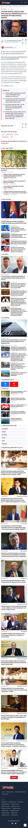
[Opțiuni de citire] (25, 825)
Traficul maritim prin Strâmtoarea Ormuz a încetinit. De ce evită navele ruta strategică (15, 192)
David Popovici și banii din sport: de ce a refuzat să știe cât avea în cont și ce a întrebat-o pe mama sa (18, 249)
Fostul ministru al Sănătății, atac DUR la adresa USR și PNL (18, 412)
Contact (3, 791)
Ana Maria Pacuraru (22, 768)
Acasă (3, 6)
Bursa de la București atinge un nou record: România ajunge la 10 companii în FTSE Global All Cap (13, 341)
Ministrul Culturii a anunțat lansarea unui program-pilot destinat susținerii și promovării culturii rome (14, 176)
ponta (16, 134)
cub (12, 137)
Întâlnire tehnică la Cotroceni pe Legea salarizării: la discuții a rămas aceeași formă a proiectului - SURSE (14, 690)
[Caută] (21, 2)
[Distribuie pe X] (25, 43)
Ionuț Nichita (24, 523)
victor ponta (5, 137)
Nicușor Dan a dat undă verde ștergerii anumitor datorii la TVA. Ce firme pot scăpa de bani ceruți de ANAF (15, 100)
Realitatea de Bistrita (6, 804)
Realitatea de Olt (14, 812)
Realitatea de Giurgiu (6, 806)
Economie (3, 172)
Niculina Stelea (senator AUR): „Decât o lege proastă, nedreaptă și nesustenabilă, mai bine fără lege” (14, 717)
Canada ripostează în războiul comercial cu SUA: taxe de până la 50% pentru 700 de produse (19, 242)
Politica (10, 6)
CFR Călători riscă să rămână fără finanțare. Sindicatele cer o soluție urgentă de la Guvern (19, 349)
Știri (6, 6)
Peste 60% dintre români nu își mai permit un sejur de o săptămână (18, 374)
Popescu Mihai (23, 551)
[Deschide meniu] (25, 2)
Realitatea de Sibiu (14, 815)
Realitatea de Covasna (15, 806)
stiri (3, 134)
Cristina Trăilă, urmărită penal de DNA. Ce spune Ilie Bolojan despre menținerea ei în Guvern (15, 94)
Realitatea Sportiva (12, 802)
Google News (5, 143)
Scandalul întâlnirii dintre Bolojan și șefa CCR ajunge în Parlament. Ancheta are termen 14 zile (13, 635)
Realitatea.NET (4, 802)
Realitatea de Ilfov (5, 810)
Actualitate (6, 194)
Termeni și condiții (9, 791)
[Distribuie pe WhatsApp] (22, 43)
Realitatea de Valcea (16, 808)
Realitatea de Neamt (5, 812)
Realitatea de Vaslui (15, 804)
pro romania (9, 134)
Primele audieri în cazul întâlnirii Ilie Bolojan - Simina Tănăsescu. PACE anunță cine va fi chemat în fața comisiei (14, 608)
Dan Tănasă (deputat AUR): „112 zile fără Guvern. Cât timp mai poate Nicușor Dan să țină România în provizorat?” (14, 107)
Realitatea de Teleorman (6, 808)
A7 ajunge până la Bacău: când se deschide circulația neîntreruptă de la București (19, 236)
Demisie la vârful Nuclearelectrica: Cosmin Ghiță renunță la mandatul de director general (18, 229)
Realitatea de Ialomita (14, 810)
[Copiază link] (22, 40)
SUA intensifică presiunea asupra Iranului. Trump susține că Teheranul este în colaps (13, 581)
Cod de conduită (5, 794)
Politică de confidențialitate (20, 791)
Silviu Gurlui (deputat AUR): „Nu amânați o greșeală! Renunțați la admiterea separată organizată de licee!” (13, 662)
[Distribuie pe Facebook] (25, 40)
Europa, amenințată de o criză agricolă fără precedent (18, 392)
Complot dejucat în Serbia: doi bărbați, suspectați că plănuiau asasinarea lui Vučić (13, 222)
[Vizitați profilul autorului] (2, 41)
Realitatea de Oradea (15, 41)
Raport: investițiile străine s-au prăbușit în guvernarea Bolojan (19, 406)
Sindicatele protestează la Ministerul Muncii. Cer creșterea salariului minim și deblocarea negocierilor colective (18, 366)
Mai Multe (14, 777)
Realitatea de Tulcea (5, 815)
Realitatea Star (20, 802)
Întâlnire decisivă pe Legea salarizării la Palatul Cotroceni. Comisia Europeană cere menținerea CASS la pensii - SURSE (13, 472)
